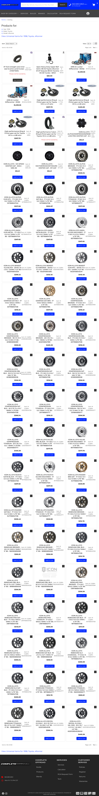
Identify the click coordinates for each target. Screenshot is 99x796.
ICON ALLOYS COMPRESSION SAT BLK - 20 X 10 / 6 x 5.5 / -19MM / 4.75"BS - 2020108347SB (12, 408)
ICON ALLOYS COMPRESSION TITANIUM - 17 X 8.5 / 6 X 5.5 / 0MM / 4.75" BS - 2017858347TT (44, 408)
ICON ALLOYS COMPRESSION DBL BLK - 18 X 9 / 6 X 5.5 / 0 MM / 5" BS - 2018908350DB (12, 373)
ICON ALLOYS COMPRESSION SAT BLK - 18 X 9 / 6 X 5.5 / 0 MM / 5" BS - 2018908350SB (76, 373)
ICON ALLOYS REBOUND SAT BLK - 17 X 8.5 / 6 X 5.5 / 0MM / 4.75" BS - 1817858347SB (77, 620)
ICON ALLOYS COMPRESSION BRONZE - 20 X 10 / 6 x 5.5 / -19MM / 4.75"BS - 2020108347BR (44, 338)
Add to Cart (17, 349)
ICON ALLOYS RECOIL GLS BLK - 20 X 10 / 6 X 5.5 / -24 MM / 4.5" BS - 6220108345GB (44, 724)
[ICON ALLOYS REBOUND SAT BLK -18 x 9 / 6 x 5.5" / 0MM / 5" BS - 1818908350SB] (49, 642)
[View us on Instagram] (6, 793)
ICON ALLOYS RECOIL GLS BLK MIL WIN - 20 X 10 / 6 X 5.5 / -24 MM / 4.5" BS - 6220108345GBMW (75, 726)
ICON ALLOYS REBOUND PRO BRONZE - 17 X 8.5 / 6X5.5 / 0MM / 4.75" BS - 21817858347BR (76, 584)
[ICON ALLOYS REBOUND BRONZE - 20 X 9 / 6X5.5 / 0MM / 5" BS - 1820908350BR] (17, 537)
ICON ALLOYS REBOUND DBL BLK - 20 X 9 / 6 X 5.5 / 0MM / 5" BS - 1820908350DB (44, 583)
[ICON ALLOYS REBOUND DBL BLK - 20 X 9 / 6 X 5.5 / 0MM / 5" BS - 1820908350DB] (49, 572)
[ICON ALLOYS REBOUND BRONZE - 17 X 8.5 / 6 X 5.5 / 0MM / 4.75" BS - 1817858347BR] (82, 502)
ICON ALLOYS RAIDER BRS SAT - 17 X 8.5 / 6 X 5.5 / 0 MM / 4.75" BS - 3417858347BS (76, 478)
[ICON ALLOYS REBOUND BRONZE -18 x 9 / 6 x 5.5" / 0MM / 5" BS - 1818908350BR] (49, 537)
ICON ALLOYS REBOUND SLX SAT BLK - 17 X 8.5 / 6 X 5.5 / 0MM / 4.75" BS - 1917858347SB (13, 690)
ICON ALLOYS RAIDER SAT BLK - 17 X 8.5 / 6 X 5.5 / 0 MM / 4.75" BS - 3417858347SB (12, 513)
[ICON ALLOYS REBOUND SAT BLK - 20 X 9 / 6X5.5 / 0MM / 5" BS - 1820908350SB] (17, 642)
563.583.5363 (9, 777)
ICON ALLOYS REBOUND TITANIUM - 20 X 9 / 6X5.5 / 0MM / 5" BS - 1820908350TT (77, 689)
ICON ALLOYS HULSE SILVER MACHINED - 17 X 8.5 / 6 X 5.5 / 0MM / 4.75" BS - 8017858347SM (77, 444)
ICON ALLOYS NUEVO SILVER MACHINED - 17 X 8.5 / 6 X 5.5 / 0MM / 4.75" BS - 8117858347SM (45, 479)
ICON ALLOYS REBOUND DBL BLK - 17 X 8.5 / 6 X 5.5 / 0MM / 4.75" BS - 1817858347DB (77, 549)
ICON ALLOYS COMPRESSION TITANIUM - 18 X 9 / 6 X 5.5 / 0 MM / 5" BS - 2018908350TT (76, 408)
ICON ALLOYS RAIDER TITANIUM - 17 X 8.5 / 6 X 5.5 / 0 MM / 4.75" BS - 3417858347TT (44, 513)
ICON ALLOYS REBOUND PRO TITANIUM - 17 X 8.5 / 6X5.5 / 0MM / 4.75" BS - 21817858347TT (44, 620)
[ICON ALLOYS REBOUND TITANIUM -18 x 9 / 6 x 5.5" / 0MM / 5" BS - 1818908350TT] (17, 713)
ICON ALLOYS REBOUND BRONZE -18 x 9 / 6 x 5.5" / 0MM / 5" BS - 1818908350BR (44, 548)
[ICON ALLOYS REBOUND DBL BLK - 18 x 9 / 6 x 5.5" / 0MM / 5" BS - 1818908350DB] (17, 572)
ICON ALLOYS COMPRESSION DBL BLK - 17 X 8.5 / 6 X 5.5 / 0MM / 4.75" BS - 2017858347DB (76, 338)
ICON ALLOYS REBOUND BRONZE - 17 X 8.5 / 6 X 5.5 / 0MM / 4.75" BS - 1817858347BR (77, 514)
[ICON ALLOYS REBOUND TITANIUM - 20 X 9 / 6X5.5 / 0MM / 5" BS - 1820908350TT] (82, 678)
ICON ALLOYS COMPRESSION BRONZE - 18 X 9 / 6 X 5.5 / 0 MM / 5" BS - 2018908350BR (12, 338)
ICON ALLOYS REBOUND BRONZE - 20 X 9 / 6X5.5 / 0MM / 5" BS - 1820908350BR (12, 548)
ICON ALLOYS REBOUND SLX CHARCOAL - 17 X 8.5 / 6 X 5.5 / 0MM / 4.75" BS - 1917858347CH (77, 655)
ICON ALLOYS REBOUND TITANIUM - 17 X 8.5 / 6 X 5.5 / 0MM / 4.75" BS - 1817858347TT (45, 689)
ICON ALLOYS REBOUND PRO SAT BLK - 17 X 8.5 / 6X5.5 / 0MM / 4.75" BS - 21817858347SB (12, 620)
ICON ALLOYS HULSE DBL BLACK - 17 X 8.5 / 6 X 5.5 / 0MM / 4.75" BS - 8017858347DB (44, 443)
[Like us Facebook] (3, 793)
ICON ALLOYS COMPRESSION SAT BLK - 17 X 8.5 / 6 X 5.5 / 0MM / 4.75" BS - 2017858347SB (44, 373)
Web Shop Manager (49, 794)
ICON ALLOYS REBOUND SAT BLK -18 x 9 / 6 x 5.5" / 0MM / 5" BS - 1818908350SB (45, 654)
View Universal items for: (21, 751)
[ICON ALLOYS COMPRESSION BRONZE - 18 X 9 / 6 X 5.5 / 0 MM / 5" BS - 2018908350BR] (17, 326)
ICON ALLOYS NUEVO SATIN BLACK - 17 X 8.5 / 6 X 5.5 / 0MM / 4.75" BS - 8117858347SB (12, 478)
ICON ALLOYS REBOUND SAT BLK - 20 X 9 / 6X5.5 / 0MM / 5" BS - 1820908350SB (12, 654)
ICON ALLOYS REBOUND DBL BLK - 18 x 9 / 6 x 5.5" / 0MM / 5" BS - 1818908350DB (12, 583)
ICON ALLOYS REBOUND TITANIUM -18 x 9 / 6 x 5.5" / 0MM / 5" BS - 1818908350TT (13, 724)
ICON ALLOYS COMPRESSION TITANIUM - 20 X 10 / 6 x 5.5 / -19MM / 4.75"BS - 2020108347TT (13, 444)
